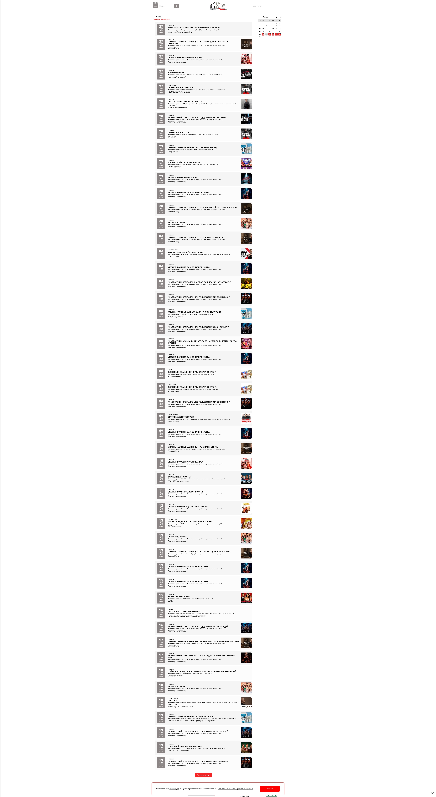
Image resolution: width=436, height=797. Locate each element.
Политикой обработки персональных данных (235, 789)
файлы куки (174, 789)
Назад (158, 17)
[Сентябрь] (277, 17)
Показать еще (203, 775)
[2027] (280, 17)
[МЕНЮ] (155, 6)
